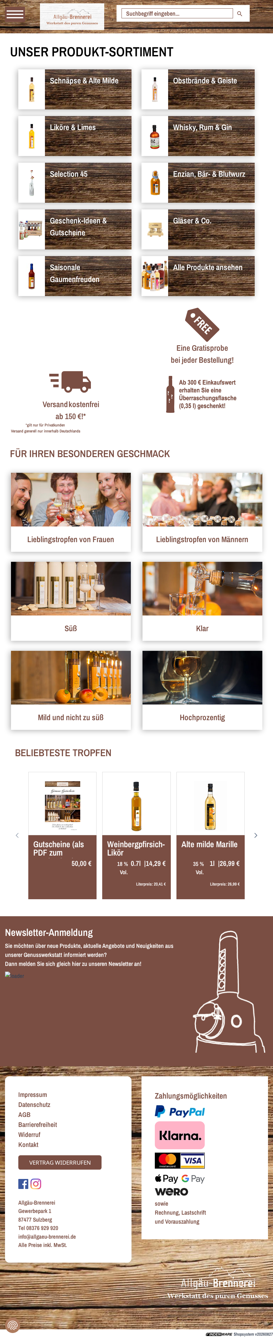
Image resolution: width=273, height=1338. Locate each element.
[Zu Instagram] (35, 1183)
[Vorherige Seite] (256, 836)
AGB (24, 1114)
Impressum (32, 1094)
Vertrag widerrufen (60, 1162)
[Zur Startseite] (72, 16)
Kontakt (28, 1144)
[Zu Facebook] (23, 1183)
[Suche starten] (240, 13)
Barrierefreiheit (37, 1124)
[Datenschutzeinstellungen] (12, 1325)
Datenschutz (34, 1104)
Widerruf (29, 1134)
